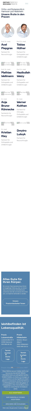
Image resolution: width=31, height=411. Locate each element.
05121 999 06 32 (22, 346)
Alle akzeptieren (15, 393)
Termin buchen (8, 351)
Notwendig (16, 367)
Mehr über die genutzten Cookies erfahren (15, 408)
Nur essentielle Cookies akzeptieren (15, 398)
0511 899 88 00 (6, 344)
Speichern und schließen (15, 404)
